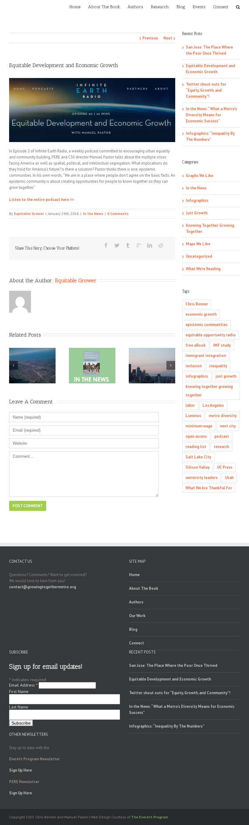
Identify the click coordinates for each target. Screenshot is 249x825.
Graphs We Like (199, 175)
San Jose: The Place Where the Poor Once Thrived (173, 665)
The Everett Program (149, 817)
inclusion (194, 365)
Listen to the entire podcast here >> (41, 199)
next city (228, 426)
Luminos (193, 415)
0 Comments (117, 213)
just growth (226, 376)
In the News (93, 213)
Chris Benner (197, 304)
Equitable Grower (29, 213)
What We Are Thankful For (209, 488)
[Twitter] (116, 245)
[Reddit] (160, 245)
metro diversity (223, 415)
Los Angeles (213, 405)
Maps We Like (198, 243)
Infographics (197, 200)
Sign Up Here (20, 770)
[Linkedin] (149, 245)
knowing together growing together (209, 391)
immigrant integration (206, 355)
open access (196, 436)
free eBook (196, 345)
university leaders (201, 477)
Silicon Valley (198, 467)
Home (134, 574)
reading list (196, 446)
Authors (136, 602)
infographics (197, 376)
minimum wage (199, 426)
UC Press (224, 467)
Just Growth (196, 213)
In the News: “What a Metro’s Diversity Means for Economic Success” (211, 115)
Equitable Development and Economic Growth (170, 679)
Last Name (18, 707)
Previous (150, 38)
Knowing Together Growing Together (210, 228)
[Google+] (138, 245)
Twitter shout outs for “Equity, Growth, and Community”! (206, 90)
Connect (136, 643)
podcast (221, 436)
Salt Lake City (198, 457)
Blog (133, 629)
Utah (229, 477)
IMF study (222, 345)
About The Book (143, 588)
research (221, 446)
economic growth (201, 314)
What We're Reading (203, 268)
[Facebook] (106, 245)
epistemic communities (206, 324)
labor (190, 405)
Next (167, 38)
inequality (218, 365)
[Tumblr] (127, 245)
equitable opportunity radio (211, 335)
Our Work (137, 615)
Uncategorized (199, 256)
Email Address (23, 685)
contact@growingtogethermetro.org (42, 586)
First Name (19, 691)
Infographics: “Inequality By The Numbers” (166, 726)
